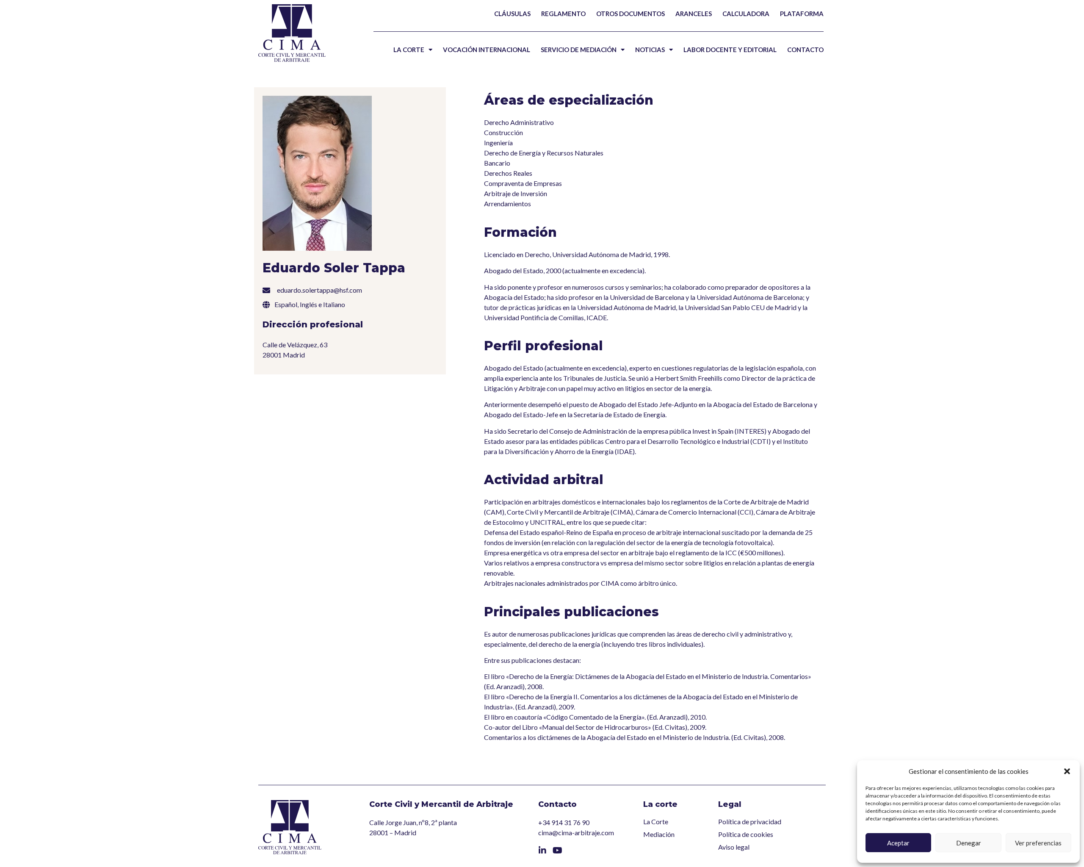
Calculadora (745, 13)
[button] (1067, 771)
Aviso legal (733, 847)
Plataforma (802, 13)
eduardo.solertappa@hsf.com (319, 290)
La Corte (408, 49)
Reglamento (563, 13)
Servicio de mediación (579, 49)
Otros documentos (630, 13)
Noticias (650, 49)
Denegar (968, 843)
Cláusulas (512, 13)
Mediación (659, 834)
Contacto (805, 49)
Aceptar (898, 843)
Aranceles (693, 13)
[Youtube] (557, 850)
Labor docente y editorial (730, 49)
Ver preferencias (1038, 843)
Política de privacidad (749, 821)
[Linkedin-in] (542, 850)
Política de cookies (745, 834)
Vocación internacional (486, 49)
